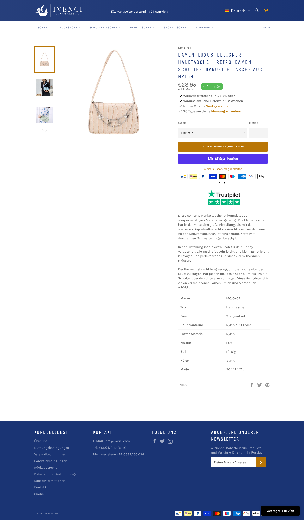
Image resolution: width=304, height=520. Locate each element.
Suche (39, 494)
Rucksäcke (69, 27)
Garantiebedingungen (50, 461)
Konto (266, 27)
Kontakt (40, 487)
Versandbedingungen (50, 454)
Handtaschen (141, 27)
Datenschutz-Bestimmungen (56, 474)
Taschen (41, 27)
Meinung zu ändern (226, 111)
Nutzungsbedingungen (51, 448)
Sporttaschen (175, 27)
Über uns (41, 441)
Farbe (182, 123)
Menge (253, 123)
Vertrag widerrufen (280, 511)
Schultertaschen (104, 27)
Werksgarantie (217, 106)
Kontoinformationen (49, 481)
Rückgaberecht (45, 467)
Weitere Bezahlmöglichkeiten (223, 169)
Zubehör (203, 27)
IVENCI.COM (51, 513)
